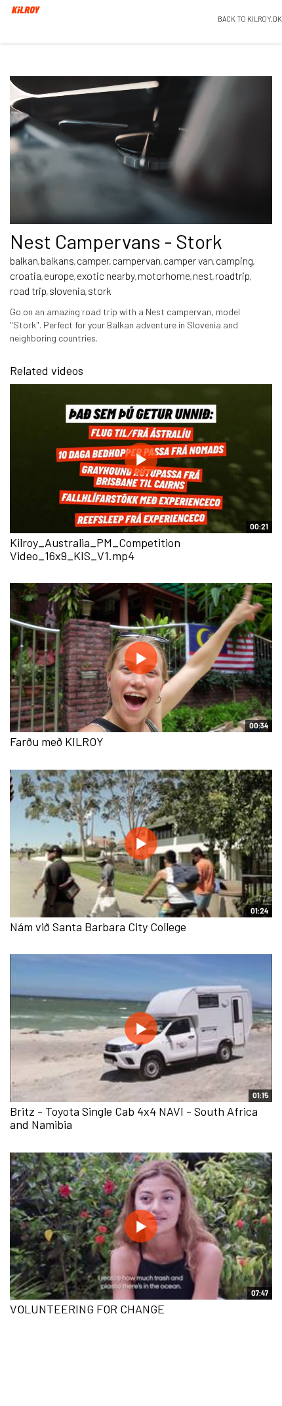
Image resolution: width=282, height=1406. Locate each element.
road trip (28, 290)
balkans (57, 260)
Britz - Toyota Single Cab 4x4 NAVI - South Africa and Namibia (134, 1117)
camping (234, 260)
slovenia (67, 290)
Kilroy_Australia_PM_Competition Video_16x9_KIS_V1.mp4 (95, 549)
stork (99, 290)
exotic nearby (106, 275)
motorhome (164, 275)
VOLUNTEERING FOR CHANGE (87, 1309)
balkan (24, 260)
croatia (25, 275)
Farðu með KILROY (57, 741)
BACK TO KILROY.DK (250, 18)
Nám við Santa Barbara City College (98, 926)
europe (59, 275)
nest (202, 275)
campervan (136, 260)
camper (93, 260)
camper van (188, 260)
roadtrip (232, 275)
